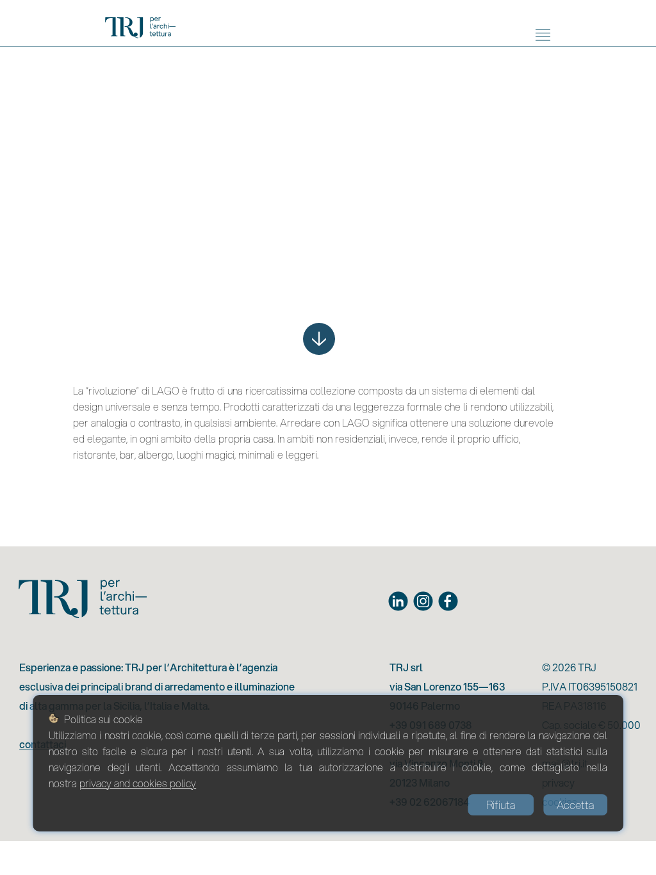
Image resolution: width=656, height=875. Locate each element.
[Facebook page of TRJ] (448, 601)
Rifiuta (500, 805)
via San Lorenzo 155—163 (447, 686)
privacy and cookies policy (137, 783)
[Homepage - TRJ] (140, 29)
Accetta (575, 805)
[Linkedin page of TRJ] (398, 601)
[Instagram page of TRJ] (423, 601)
